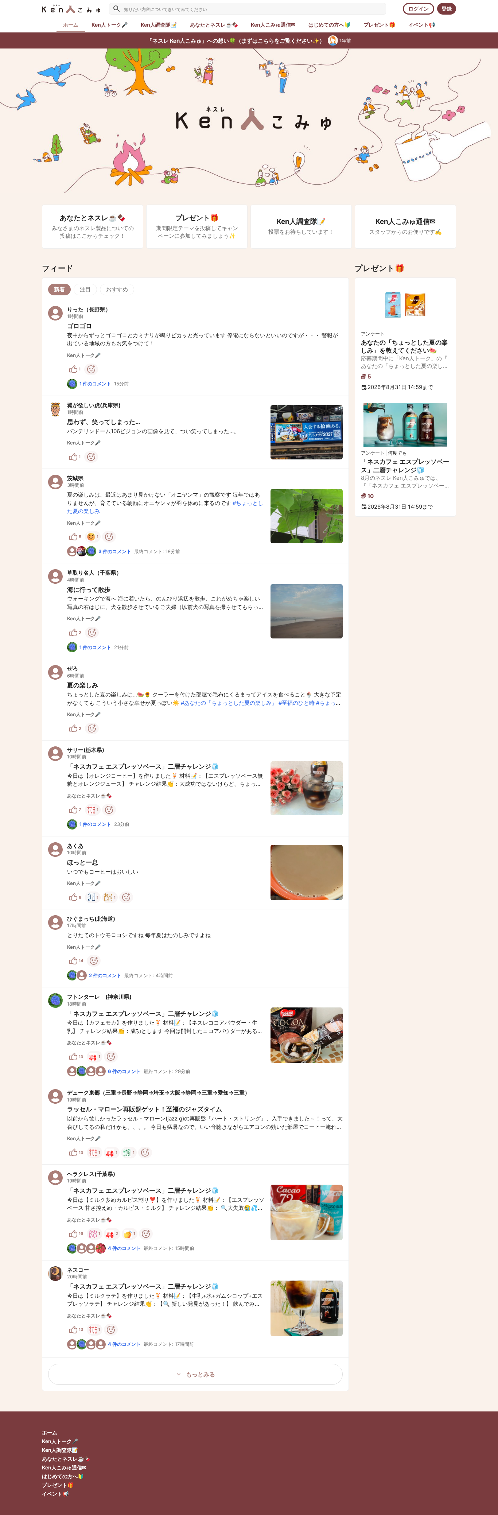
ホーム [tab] (70, 25)
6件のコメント (124, 1071)
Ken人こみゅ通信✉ (64, 1467)
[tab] (109, 25)
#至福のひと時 (297, 702)
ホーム (49, 1432)
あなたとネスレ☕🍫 (66, 1459)
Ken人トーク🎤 (60, 1441)
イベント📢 (55, 1494)
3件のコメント (114, 551)
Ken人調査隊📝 (60, 1450)
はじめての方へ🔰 (63, 1476)
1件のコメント (95, 383)
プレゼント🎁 (58, 1485)
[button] (195, 348)
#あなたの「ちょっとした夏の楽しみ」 (229, 702)
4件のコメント (124, 1248)
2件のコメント (105, 975)
